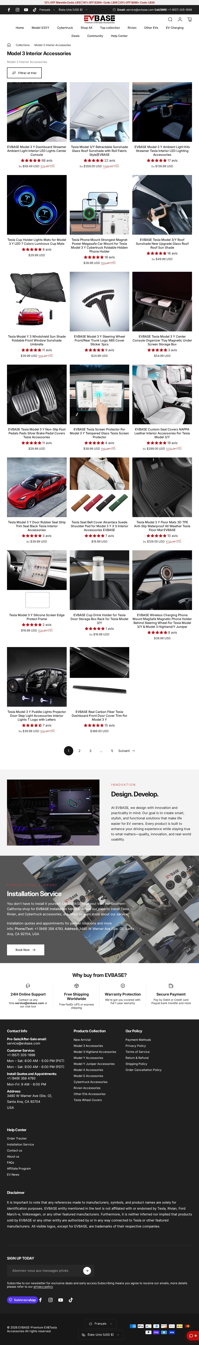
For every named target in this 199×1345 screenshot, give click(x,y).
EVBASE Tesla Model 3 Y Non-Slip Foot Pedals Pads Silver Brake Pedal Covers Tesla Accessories (36, 433)
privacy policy (43, 1286)
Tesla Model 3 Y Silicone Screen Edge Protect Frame (37, 617)
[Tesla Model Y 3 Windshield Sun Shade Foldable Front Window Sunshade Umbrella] (37, 301)
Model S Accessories (88, 1076)
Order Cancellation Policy (144, 1070)
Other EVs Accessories (90, 1094)
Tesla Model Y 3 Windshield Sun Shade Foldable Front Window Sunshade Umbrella (37, 340)
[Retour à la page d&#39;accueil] (9, 45)
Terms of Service (138, 1052)
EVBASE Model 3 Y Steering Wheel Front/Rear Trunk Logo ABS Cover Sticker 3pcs (99, 340)
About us (13, 1156)
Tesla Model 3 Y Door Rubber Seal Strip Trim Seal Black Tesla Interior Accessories (37, 526)
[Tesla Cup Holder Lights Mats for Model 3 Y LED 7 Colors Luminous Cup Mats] (37, 205)
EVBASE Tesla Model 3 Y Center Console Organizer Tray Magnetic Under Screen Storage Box (162, 340)
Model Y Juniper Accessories (94, 1064)
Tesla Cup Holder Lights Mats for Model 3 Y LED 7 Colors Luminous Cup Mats (36, 242)
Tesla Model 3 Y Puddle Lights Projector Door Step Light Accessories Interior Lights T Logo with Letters (36, 715)
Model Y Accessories (88, 1058)
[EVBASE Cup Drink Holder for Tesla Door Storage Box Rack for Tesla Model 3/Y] (99, 580)
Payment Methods (138, 1040)
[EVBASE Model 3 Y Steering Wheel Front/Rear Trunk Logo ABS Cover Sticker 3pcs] (99, 301)
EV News (13, 1174)
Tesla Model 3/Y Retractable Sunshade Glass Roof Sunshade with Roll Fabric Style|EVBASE (99, 151)
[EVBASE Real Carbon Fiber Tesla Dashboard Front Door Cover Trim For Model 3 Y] (99, 677)
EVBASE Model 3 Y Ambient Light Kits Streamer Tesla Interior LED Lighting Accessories (162, 151)
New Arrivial (82, 1040)
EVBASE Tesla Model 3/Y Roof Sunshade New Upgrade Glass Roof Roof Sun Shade (162, 243)
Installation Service (20, 1144)
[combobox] (47, 9)
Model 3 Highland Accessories (95, 1052)
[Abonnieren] (87, 1271)
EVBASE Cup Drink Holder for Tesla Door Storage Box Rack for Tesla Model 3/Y (99, 619)
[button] (31, 160)
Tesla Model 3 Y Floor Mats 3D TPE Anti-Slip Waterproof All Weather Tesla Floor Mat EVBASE (162, 526)
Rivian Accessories (87, 1088)
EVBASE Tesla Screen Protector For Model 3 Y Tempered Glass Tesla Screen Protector (99, 433)
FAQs (10, 1162)
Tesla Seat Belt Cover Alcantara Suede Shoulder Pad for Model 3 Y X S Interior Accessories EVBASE (99, 526)
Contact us (14, 1150)
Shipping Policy (136, 1064)
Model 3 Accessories (88, 1046)
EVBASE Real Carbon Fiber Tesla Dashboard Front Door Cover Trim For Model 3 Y (99, 715)
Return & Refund (137, 1058)
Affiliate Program (19, 1168)
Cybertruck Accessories (90, 1082)
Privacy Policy (136, 1046)
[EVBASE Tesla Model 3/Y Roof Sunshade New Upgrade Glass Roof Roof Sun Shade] (162, 205)
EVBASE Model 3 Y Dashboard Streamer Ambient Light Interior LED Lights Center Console (36, 151)
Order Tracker (17, 1138)
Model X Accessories (88, 1070)
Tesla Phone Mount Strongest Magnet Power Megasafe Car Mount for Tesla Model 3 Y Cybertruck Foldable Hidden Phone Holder (99, 245)
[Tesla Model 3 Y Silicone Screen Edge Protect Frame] (37, 580)
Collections (23, 45)
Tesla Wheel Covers (88, 1100)
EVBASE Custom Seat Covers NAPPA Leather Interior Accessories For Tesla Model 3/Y (162, 433)
